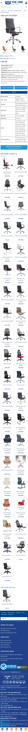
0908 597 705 (15, 714)
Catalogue (18, 612)
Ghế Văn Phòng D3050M (21, 235)
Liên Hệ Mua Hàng (5, 630)
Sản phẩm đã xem (8, 587)
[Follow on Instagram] (7, 682)
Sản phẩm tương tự (9, 154)
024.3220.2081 (4, 699)
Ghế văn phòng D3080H (7, 214)
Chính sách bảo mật (5, 647)
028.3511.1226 (23, 712)
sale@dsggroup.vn (8, 705)
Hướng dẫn (4, 614)
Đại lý (23, 612)
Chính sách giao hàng (6, 642)
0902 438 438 (4, 703)
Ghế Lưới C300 (7, 363)
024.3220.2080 (12, 699)
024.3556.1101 (14, 698)
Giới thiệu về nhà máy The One (8, 628)
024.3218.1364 (23, 698)
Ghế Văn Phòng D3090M (21, 193)
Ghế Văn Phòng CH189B (21, 172)
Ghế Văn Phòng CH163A (7, 193)
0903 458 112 (15, 701)
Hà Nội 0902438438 (7, 87)
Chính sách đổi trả (5, 644)
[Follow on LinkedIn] (17, 682)
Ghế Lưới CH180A (7, 385)
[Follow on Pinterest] (14, 682)
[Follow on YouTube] (20, 682)
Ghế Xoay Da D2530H (7, 604)
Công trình (11, 614)
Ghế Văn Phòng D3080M (21, 214)
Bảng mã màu (11, 612)
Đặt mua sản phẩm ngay (14, 147)
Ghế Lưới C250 (20, 385)
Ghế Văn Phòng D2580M (21, 257)
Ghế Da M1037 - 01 (7, 576)
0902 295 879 (8, 714)
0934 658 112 (23, 701)
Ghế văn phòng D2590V (7, 321)
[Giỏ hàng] (26, 3)
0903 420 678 (8, 701)
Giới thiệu (3, 612)
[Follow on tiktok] (23, 682)
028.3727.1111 (6, 712)
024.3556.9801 (6, 698)
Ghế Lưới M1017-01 (21, 555)
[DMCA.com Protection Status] (22, 667)
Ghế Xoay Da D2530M (7, 406)
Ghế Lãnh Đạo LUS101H (7, 299)
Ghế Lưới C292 (7, 427)
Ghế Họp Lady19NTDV (7, 470)
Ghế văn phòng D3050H (7, 235)
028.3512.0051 (14, 712)
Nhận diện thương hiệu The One (8, 632)
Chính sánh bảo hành (6, 640)
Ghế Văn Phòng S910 (20, 534)
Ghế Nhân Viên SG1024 (21, 342)
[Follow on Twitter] (10, 682)
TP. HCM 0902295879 (21, 87)
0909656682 (23, 714)
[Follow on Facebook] (4, 682)
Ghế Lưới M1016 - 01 (7, 555)
